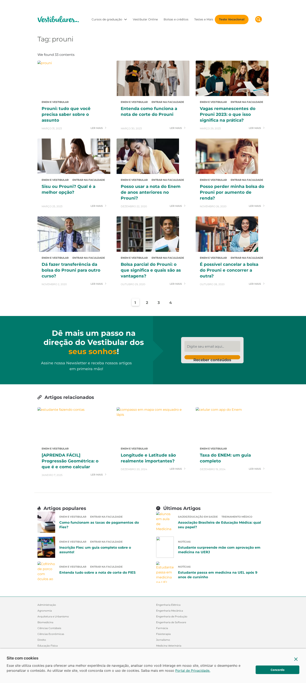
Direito (41, 639)
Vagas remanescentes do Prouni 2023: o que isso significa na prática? (227, 114)
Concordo (278, 670)
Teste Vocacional (231, 19)
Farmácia (162, 628)
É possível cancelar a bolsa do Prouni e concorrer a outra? (229, 270)
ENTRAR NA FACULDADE (168, 102)
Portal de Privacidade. (192, 670)
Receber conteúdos (212, 358)
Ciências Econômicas (50, 634)
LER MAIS (97, 128)
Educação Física (47, 645)
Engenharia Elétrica (168, 604)
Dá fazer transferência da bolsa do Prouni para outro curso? (71, 270)
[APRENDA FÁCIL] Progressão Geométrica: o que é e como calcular (70, 461)
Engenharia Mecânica (169, 610)
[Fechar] (296, 659)
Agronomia (44, 610)
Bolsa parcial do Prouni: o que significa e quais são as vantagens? (151, 270)
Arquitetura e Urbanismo (53, 616)
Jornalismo (163, 639)
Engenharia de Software (171, 622)
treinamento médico (236, 516)
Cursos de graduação (107, 19)
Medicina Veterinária (168, 645)
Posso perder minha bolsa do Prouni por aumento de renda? (232, 192)
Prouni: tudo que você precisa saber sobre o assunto (66, 114)
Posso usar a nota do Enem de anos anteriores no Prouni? (150, 192)
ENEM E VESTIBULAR (55, 102)
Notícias (184, 541)
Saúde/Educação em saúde (198, 516)
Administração (46, 604)
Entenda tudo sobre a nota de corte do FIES (97, 572)
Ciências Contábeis (49, 628)
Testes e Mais (203, 19)
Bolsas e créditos (176, 19)
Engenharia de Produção (171, 616)
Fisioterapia (163, 634)
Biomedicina (45, 622)
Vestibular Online (145, 19)
